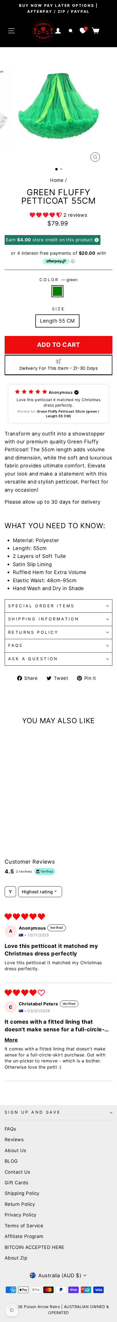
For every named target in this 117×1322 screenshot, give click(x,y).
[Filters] (10, 891)
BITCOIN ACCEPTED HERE (34, 1247)
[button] (46, 215)
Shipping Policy (22, 1193)
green (57, 291)
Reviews (14, 1139)
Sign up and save (33, 1112)
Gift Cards (17, 1182)
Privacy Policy (20, 1215)
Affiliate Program (24, 1236)
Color (58, 279)
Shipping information (43, 619)
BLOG (11, 1161)
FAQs (15, 645)
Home (57, 180)
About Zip (16, 1258)
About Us (15, 1150)
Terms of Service (24, 1225)
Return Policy (20, 1204)
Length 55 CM (57, 321)
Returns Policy (33, 632)
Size (58, 309)
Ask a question (33, 658)
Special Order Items (41, 605)
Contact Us (17, 1172)
